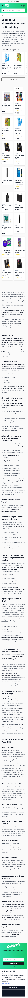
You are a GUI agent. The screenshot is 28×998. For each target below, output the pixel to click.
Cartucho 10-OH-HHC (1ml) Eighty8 (6, 273)
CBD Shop (7, 15)
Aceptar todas (13, 987)
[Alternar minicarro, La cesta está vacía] (24, 6)
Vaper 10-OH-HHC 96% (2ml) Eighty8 (19, 157)
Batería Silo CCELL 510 (7, 206)
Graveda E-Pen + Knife (19, 228)
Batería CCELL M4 (7, 180)
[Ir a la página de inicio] (12, 5)
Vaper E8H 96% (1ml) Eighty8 (6, 156)
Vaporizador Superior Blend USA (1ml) (6, 67)
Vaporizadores (8, 461)
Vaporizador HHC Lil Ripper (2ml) (7, 251)
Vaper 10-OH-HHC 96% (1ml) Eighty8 (19, 273)
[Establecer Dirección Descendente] (24, 88)
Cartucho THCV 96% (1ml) (6, 106)
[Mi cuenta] (21, 6)
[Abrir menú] (2, 5)
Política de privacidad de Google (15, 968)
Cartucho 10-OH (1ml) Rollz (6, 228)
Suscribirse (13, 963)
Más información (6, 983)
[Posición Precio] (18, 88)
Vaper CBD (7, 465)
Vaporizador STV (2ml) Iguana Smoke (18, 67)
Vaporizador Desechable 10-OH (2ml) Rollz (19, 182)
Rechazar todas (13, 991)
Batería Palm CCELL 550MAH (19, 206)
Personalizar (13, 995)
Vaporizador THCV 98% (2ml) (20, 251)
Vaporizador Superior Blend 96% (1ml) (19, 106)
